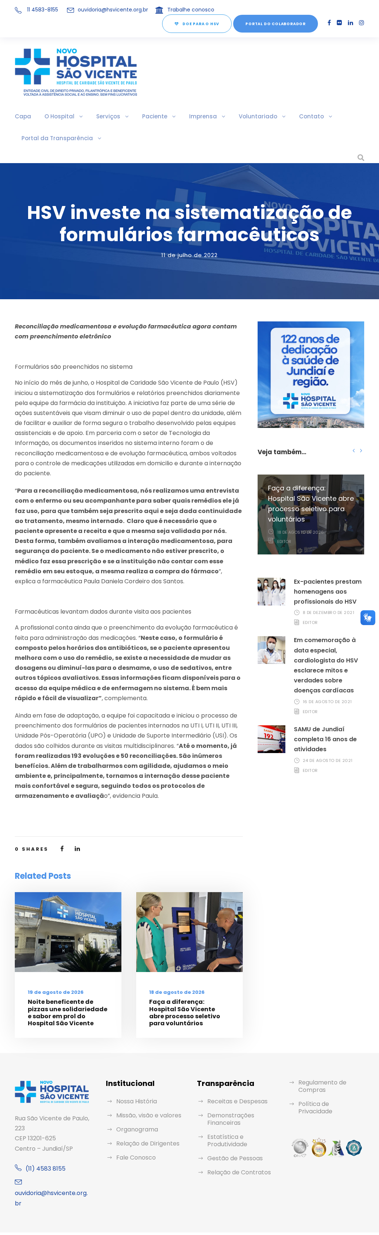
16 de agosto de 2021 (327, 702)
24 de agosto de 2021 (328, 760)
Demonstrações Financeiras (230, 1119)
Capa (23, 116)
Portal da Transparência (57, 138)
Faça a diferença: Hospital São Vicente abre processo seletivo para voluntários (184, 1013)
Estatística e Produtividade (227, 1140)
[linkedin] (350, 22)
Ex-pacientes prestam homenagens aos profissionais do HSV (328, 591)
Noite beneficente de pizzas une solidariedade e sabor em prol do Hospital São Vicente (67, 1013)
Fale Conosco (136, 1157)
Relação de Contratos (239, 1172)
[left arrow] (353, 450)
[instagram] (361, 22)
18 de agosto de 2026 (177, 992)
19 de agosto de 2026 (56, 992)
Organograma (137, 1129)
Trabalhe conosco (190, 9)
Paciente (154, 116)
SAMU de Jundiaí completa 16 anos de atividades (325, 739)
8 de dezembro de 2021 (329, 612)
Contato (311, 116)
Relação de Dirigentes (148, 1143)
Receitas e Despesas (237, 1101)
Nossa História (136, 1101)
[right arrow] (360, 450)
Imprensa (203, 116)
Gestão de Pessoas (235, 1158)
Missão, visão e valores (148, 1115)
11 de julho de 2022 (189, 255)
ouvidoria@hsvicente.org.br (113, 9)
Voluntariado (258, 116)
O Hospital (59, 116)
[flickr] (339, 22)
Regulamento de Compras (322, 1086)
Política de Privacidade (315, 1108)
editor (284, 541)
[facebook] (329, 22)
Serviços (108, 116)
